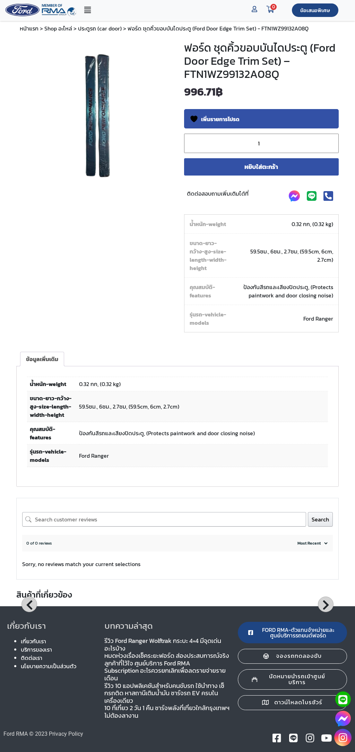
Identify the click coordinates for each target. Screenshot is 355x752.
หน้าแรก (29, 28)
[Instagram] (343, 737)
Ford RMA (15, 734)
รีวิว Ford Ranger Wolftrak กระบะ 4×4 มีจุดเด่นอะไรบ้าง (162, 644)
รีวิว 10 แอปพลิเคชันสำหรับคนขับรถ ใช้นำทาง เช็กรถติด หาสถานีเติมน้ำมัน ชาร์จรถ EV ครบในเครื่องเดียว (164, 693)
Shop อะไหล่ (58, 28)
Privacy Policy (66, 734)
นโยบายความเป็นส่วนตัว (48, 666)
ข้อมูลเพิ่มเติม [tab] (42, 359)
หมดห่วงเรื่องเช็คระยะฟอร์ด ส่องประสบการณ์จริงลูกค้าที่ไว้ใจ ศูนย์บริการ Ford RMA (166, 659)
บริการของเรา (36, 649)
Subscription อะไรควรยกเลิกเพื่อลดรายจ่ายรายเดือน (165, 674)
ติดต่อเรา (31, 658)
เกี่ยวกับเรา (33, 641)
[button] (87, 10)
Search (320, 519)
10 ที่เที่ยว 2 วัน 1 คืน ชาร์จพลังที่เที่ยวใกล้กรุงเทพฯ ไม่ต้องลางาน (167, 711)
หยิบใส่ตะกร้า (261, 166)
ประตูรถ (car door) (100, 28)
